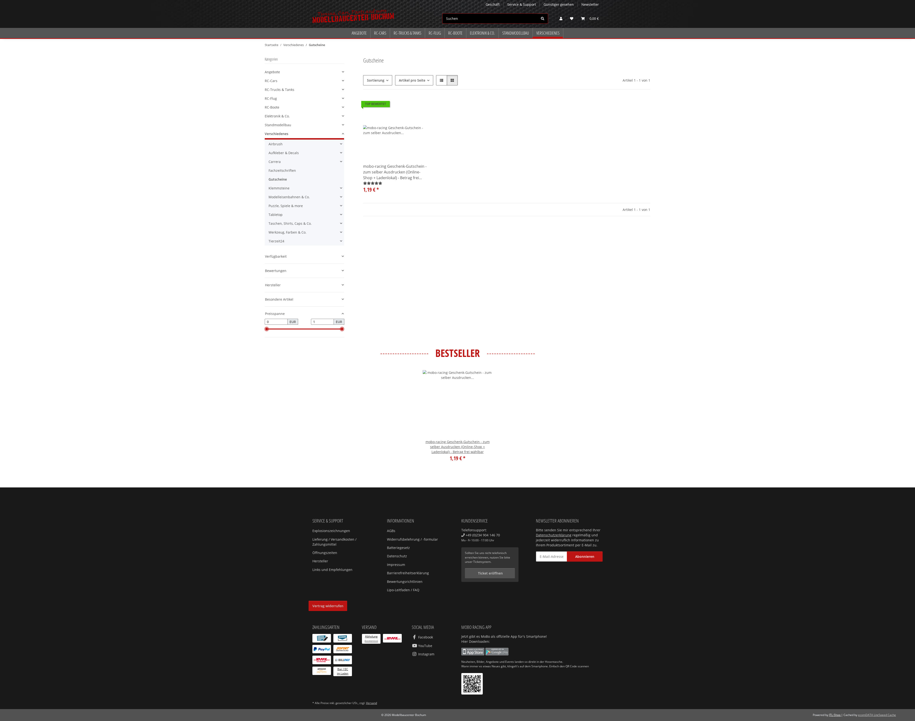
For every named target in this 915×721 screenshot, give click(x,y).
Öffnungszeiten (324, 552)
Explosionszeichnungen (331, 530)
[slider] (266, 329)
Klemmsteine (279, 188)
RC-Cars (271, 80)
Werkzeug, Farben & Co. (287, 232)
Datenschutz (397, 556)
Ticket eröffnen (490, 573)
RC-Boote (272, 107)
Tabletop (276, 214)
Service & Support (521, 4)
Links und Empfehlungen (332, 569)
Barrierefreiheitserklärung (408, 573)
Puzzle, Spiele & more (286, 206)
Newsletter (590, 4)
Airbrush (276, 144)
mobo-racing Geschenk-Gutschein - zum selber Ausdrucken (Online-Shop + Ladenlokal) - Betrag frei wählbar (395, 172)
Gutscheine (278, 179)
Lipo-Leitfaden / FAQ (403, 590)
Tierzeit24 (276, 241)
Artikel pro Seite (412, 80)
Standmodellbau (278, 125)
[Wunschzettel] (571, 18)
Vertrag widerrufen (327, 606)
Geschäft (493, 4)
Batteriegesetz (398, 547)
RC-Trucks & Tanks (279, 89)
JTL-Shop (835, 715)
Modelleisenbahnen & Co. (289, 197)
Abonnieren (584, 556)
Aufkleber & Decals (284, 153)
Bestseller (457, 353)
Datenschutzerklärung (553, 535)
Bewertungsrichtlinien (404, 581)
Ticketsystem (482, 562)
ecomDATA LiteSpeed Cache (877, 715)
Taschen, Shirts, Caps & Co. (290, 223)
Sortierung (375, 80)
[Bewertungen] (372, 183)
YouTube (424, 645)
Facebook (425, 637)
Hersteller (320, 561)
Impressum (396, 564)
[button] (561, 18)
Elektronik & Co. (277, 116)
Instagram (425, 654)
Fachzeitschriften (282, 170)
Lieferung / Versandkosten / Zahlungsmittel (334, 542)
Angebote (272, 72)
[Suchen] (542, 18)
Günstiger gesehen (559, 4)
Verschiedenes (276, 133)
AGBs (391, 530)
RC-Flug (271, 98)
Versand (371, 703)
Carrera (275, 161)
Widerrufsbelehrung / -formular (412, 539)
